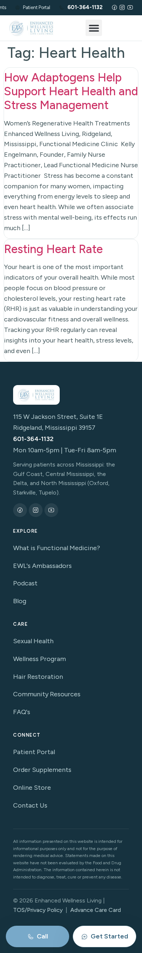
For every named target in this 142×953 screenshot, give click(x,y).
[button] (94, 28)
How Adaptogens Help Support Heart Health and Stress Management (71, 91)
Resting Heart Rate (53, 249)
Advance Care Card (95, 909)
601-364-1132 (33, 439)
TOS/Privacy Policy (38, 909)
